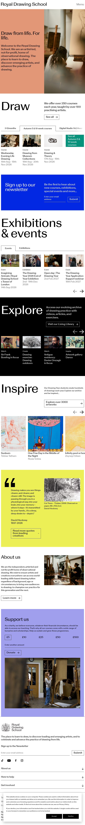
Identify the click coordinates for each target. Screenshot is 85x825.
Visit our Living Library (61, 324)
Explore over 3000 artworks (57, 403)
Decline (70, 816)
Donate (11, 653)
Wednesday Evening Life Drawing (7, 156)
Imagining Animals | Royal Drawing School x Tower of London (9, 279)
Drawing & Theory (49, 154)
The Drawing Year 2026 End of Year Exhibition (32, 276)
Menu (80, 4)
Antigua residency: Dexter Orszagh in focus (52, 359)
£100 (76, 637)
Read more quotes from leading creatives (24, 533)
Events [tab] (8, 248)
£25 (41, 637)
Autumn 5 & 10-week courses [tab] (38, 129)
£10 (24, 637)
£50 (58, 637)
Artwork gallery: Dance (74, 356)
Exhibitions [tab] (24, 248)
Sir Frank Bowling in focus (10, 356)
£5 (8, 637)
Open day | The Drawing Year (52, 274)
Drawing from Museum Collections (30, 156)
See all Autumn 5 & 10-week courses (74, 140)
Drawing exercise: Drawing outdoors (28, 359)
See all (50, 117)
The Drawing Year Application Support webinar (75, 276)
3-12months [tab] (10, 128)
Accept (54, 816)
